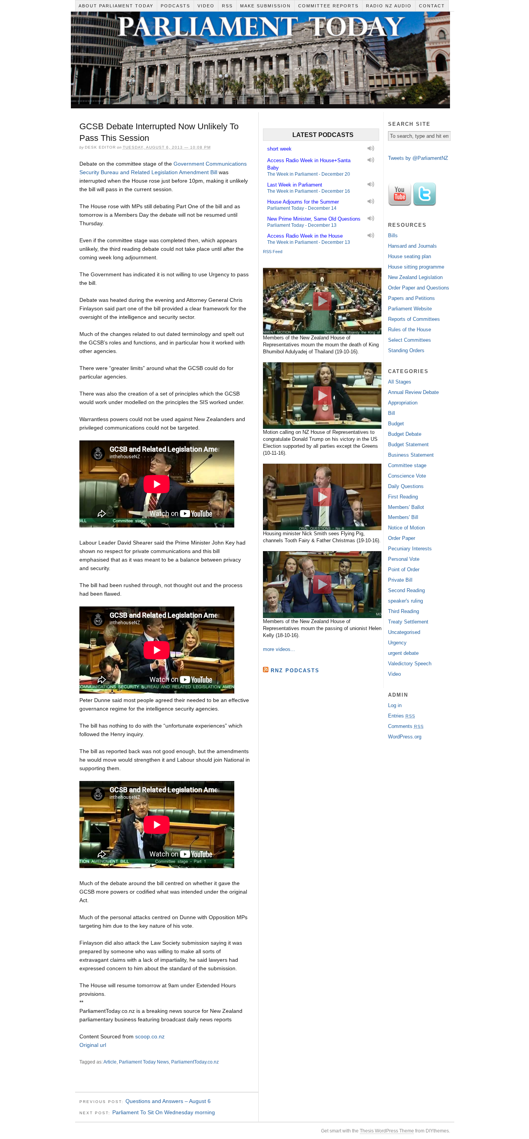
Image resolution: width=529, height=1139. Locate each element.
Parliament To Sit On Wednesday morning (163, 1112)
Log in (395, 705)
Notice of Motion (406, 528)
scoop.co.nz (150, 1036)
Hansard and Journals (412, 246)
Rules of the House (409, 329)
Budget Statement (408, 444)
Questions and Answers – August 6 (168, 1101)
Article (110, 1062)
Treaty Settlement (408, 622)
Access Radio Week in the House (305, 236)
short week (279, 149)
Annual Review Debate (413, 392)
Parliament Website (410, 309)
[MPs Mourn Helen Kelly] (322, 584)
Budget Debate (404, 434)
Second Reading (406, 590)
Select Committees (409, 340)
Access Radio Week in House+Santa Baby (308, 164)
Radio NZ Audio (389, 5)
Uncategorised (404, 632)
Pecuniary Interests (410, 549)
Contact (432, 5)
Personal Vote (403, 559)
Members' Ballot (406, 507)
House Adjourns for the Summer (303, 202)
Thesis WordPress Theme (387, 1131)
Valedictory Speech (409, 663)
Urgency (397, 643)
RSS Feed (272, 251)
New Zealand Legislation (415, 277)
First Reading (403, 497)
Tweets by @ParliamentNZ (418, 158)
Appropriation (402, 403)
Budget (396, 423)
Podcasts (175, 5)
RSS (227, 5)
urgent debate (403, 653)
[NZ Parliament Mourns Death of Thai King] (322, 301)
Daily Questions (406, 486)
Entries (401, 716)
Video (206, 5)
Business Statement (411, 455)
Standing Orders (406, 350)
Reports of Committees (414, 319)
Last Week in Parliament (294, 185)
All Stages (399, 382)
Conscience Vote (407, 476)
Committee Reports (328, 5)
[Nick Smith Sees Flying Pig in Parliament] (322, 497)
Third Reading (403, 611)
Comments (406, 726)
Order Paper (401, 538)
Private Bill (400, 580)
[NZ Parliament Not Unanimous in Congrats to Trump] (322, 395)
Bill (391, 413)
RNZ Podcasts (295, 670)
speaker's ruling (405, 601)
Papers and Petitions (411, 298)
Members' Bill (403, 517)
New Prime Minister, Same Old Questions (314, 219)
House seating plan (409, 256)
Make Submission (265, 5)
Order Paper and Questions (418, 288)
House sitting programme (416, 267)
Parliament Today (260, 62)
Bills (393, 235)
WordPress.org (404, 737)
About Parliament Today (116, 5)
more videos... (279, 649)
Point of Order (403, 569)
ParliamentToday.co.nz (195, 1062)
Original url (92, 1045)
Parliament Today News (144, 1062)
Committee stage (407, 465)
